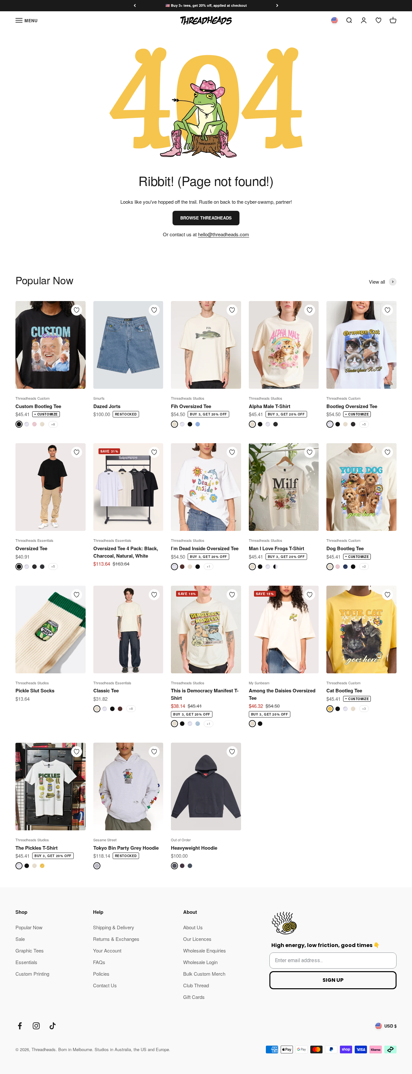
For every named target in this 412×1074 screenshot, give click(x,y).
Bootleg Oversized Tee (351, 406)
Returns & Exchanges (116, 938)
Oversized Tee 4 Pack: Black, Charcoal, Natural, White (125, 552)
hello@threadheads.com (223, 234)
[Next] (277, 6)
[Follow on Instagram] (36, 1025)
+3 (364, 708)
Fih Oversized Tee (191, 406)
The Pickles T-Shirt (36, 847)
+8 (53, 424)
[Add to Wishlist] (76, 310)
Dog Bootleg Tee (345, 548)
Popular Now (28, 927)
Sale (20, 938)
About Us (193, 927)
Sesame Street (105, 839)
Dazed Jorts (106, 406)
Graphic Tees (29, 950)
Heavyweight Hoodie (194, 847)
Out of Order (181, 839)
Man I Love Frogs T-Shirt (276, 548)
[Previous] (135, 6)
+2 (364, 566)
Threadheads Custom (32, 398)
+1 (209, 566)
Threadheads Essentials (34, 540)
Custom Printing (32, 973)
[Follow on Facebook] (19, 1025)
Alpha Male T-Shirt (269, 406)
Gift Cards (194, 996)
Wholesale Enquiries (204, 950)
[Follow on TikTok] (52, 1025)
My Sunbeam (259, 682)
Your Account (107, 950)
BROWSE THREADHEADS (206, 218)
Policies (101, 973)
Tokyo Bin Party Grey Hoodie (126, 847)
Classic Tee (106, 690)
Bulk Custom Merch (204, 973)
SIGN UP (333, 980)
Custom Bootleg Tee (38, 406)
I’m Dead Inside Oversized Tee (205, 548)
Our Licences (197, 938)
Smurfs (99, 398)
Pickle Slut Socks (34, 690)
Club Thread (196, 985)
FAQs (99, 962)
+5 (364, 424)
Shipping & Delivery (113, 927)
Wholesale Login (200, 962)
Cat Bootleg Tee (344, 690)
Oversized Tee (31, 548)
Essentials (26, 962)
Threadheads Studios (187, 398)
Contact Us (105, 985)
